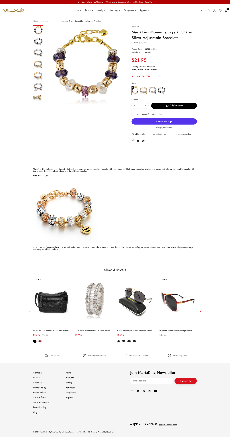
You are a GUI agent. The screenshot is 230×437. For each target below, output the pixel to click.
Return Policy (39, 392)
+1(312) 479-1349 (143, 424)
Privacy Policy (39, 387)
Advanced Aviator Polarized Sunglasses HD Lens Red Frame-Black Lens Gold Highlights (193, 330)
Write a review (140, 43)
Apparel (144, 10)
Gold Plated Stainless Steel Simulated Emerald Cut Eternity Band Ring (102, 330)
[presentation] (30, 312)
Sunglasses (129, 10)
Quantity (135, 99)
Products (89, 10)
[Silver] (152, 90)
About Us (37, 382)
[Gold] (143, 90)
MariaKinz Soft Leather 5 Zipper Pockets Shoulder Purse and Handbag (60, 330)
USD (198, 10)
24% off (165, 279)
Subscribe (186, 381)
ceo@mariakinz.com (168, 424)
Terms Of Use (39, 397)
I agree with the (149, 114)
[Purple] (135, 90)
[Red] (40, 341)
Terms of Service (41, 402)
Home (78, 10)
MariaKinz (45, 21)
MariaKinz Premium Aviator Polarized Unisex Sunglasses (139, 330)
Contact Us (38, 372)
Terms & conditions (155, 114)
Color (134, 83)
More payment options (164, 127)
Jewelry (100, 10)
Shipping (135, 66)
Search (36, 377)
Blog (35, 412)
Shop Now (149, 2)
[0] (226, 10)
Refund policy (39, 407)
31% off (39, 279)
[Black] (161, 90)
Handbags (113, 10)
